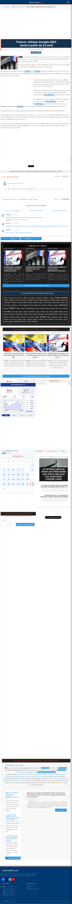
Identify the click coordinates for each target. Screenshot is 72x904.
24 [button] (4, 484)
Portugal (23, 317)
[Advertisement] (36, 25)
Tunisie (66, 319)
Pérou (28, 317)
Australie (17, 300)
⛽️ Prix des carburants (8, 895)
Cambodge (7, 302)
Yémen (29, 321)
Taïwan (41, 319)
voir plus (8, 220)
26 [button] (13, 484)
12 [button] (13, 474)
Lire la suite (60, 810)
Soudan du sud (8, 319)
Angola (51, 298)
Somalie (60, 317)
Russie (43, 317)
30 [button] (32, 484)
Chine (25, 302)
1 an (22, 415)
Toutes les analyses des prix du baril (15, 858)
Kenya (38, 311)
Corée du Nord (47, 302)
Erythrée (50, 305)
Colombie (35, 302)
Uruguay (11, 321)
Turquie (6, 321)
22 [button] (27, 479)
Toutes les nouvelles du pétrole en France (36, 285)
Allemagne (32, 298)
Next (68, 341)
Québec (37, 317)
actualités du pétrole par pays (38, 293)
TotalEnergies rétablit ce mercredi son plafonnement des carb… (57, 269)
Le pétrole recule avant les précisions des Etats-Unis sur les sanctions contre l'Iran (53, 474)
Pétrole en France (36, 52)
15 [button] (27, 474)
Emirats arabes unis (35, 305)
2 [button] (32, 465)
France (12, 308)
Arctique (6, 300)
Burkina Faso (64, 300)
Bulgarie (58, 300)
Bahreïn (36, 300)
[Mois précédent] (7, 456)
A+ (64, 7)
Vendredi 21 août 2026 (14, 765)
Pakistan (6, 317)
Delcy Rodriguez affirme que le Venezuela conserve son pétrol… (36, 355)
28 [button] (23, 484)
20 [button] (18, 479)
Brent (31, 768)
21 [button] (23, 479)
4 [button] (8, 470)
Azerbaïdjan (29, 300)
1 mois (6, 415)
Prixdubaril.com (7, 7)
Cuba (66, 302)
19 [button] (13, 479)
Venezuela (17, 321)
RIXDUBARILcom (10, 871)
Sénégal (29, 319)
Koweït (43, 311)
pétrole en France (37, 245)
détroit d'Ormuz (29, 774)
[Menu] (68, 1)
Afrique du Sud (13, 298)
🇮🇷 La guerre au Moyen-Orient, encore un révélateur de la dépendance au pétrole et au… (12, 795)
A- (68, 7)
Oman (60, 314)
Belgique (41, 300)
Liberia (51, 311)
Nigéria (35, 314)
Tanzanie (35, 319)
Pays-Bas (12, 317)
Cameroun (13, 302)
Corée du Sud (55, 302)
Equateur (44, 305)
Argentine (11, 300)
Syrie (24, 319)
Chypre (30, 302)
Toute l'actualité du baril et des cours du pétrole (36, 376)
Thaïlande (51, 319)
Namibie (26, 314)
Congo (40, 302)
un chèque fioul (37, 101)
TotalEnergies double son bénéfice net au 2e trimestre (35, 269)
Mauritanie (6, 314)
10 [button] (4, 474)
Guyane (52, 308)
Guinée (42, 308)
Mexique (12, 314)
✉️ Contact (30, 886)
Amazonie (39, 298)
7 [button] (22, 470)
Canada (19, 302)
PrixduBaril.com (7, 901)
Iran (8, 311)
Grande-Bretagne (30, 308)
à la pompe (38, 115)
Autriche (23, 300)
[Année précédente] (3, 456)
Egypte (25, 305)
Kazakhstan (32, 311)
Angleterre (45, 298)
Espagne (55, 305)
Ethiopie (6, 308)
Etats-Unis (63, 305)
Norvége (40, 314)
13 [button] (18, 474)
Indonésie (65, 308)
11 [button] (8, 474)
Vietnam (23, 321)
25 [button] (8, 484)
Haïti (57, 308)
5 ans (30, 415)
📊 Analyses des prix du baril (10, 893)
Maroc (66, 311)
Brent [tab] (9, 381)
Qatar (32, 317)
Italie (16, 311)
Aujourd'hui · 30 (18, 456)
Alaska (20, 298)
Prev (4, 341)
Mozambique (19, 314)
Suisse (15, 319)
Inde (60, 308)
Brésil (53, 300)
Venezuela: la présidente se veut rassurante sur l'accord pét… (14, 355)
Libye (56, 312)
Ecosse (20, 305)
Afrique (5, 298)
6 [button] (18, 470)
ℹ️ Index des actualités (9, 891)
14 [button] (23, 474)
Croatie (62, 302)
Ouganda (65, 314)
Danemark (14, 305)
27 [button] (18, 484)
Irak (5, 311)
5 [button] (13, 470)
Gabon (18, 308)
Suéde (20, 319)
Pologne (18, 317)
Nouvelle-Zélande (49, 314)
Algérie (26, 298)
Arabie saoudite (61, 298)
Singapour (54, 317)
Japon (20, 311)
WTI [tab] (27, 381)
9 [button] (32, 470)
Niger (30, 314)
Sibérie (49, 317)
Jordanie (25, 311)
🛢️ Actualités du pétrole (19, 7)
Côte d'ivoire (7, 305)
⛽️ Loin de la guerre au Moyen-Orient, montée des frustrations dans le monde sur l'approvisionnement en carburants (46, 795)
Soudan (66, 317)
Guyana (47, 308)
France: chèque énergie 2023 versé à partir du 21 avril (36, 43)
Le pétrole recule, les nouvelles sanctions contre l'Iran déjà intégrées (54, 496)
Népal (56, 314)
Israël (12, 311)
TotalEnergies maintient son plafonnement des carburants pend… (13, 269)
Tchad (45, 319)
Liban (47, 311)
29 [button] (27, 484)
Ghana (22, 308)
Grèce (37, 308)
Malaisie (61, 311)
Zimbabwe (34, 321)
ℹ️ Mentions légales (32, 889)
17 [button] (4, 479)
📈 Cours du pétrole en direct (10, 886)
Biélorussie (48, 300)
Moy (28, 411)
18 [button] (8, 479)
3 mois (14, 415)
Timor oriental (59, 319)
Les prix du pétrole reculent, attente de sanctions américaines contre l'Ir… (54, 486)
